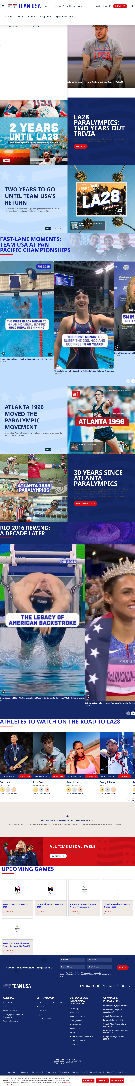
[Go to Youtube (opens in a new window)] (123, 986)
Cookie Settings (88, 1080)
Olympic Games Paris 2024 (113, 1016)
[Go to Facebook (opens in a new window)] (97, 986)
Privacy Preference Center (117, 1072)
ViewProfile (7, 776)
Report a (10, 1021)
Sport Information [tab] (64, 16)
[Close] (132, 1080)
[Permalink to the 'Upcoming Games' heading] (56, 868)
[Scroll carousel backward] (128, 381)
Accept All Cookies (117, 1080)
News (80, 6)
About (74, 1012)
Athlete (10, 1011)
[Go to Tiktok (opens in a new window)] (116, 986)
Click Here (56, 856)
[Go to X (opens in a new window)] (104, 986)
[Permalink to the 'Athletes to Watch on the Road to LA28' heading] (122, 721)
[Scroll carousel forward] (133, 381)
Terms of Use (97, 973)
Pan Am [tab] (31, 16)
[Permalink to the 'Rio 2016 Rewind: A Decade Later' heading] (47, 533)
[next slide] (61, 228)
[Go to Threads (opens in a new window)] (129, 986)
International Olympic (116, 1006)
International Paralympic (115, 1011)
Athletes (71, 6)
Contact (75, 1044)
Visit (98, 6)
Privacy (93, 975)
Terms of (105, 975)
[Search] (132, 6)
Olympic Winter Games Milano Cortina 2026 (114, 1025)
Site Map (75, 1072)
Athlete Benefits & (82, 1036)
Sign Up (122, 967)
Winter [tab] (20, 16)
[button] (87, 225)
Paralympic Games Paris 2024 (114, 1020)
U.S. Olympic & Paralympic (15, 1016)
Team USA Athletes (10, 1003)
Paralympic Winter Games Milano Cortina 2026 (115, 1031)
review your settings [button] (46, 824)
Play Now (80, 146)
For (74, 1032)
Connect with (44, 1019)
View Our (86, 503)
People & (77, 1016)
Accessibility (12, 1072)
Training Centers (76, 1020)
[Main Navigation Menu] (3, 6)
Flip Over (26, 776)
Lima (13, 26)
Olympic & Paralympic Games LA (115, 1038)
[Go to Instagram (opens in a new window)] (110, 986)
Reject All (102, 1080)
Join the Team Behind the (49, 1003)
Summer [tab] (9, 16)
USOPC (77, 1040)
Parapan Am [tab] (45, 16)
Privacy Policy (87, 973)
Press (76, 1024)
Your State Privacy (93, 1072)
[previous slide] (56, 228)
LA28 (46, 6)
